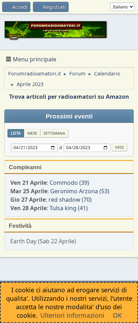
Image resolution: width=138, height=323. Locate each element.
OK (117, 315)
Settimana (54, 133)
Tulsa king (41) (69, 208)
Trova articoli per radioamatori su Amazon (69, 96)
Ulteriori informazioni (72, 315)
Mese (32, 133)
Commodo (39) (69, 183)
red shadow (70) (70, 199)
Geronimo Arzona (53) (79, 191)
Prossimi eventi (69, 116)
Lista (16, 133)
